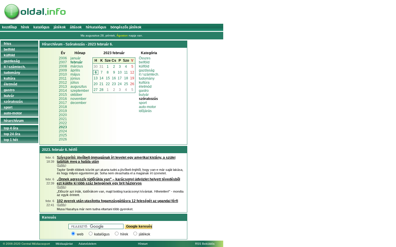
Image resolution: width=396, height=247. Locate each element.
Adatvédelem (87, 243)
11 (126, 72)
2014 (63, 91)
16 (114, 78)
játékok (144, 234)
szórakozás (13, 102)
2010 (63, 74)
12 (132, 72)
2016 (63, 99)
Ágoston (122, 35)
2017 (63, 103)
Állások (76, 27)
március (76, 66)
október (76, 95)
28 (101, 90)
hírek (124, 234)
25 (126, 84)
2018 (63, 107)
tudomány (147, 78)
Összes (144, 58)
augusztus (78, 87)
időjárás (145, 111)
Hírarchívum (14, 121)
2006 (63, 58)
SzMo (61, 165)
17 (120, 78)
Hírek (25, 27)
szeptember (79, 91)
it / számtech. (149, 74)
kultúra (144, 82)
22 (108, 84)
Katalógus (41, 27)
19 (132, 78)
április (75, 70)
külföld (144, 66)
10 (120, 72)
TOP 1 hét (11, 140)
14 (101, 78)
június (75, 78)
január (75, 58)
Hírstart (143, 243)
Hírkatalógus (96, 27)
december (78, 103)
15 (108, 78)
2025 (63, 135)
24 (120, 84)
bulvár (144, 95)
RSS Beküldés (205, 243)
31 (101, 67)
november (78, 99)
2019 (63, 111)
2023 (63, 127)
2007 (63, 62)
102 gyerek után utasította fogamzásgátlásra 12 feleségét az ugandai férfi (117, 201)
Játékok (60, 27)
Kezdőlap (9, 27)
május (75, 74)
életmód (145, 87)
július (74, 82)
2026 (63, 139)
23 (114, 84)
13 (96, 78)
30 (96, 67)
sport (143, 103)
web (80, 234)
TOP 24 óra (12, 134)
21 (101, 84)
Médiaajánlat (64, 243)
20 (96, 84)
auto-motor (147, 107)
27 (96, 90)
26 (132, 84)
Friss (7, 44)
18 (126, 78)
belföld (144, 62)
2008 (63, 66)
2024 (63, 131)
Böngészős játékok (125, 27)
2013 (63, 87)
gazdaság (147, 70)
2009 (63, 70)
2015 (63, 95)
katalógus (102, 234)
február (76, 62)
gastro (144, 91)
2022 (63, 123)
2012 (63, 82)
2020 (63, 115)
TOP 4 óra (11, 128)
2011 (63, 78)
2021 (63, 119)
